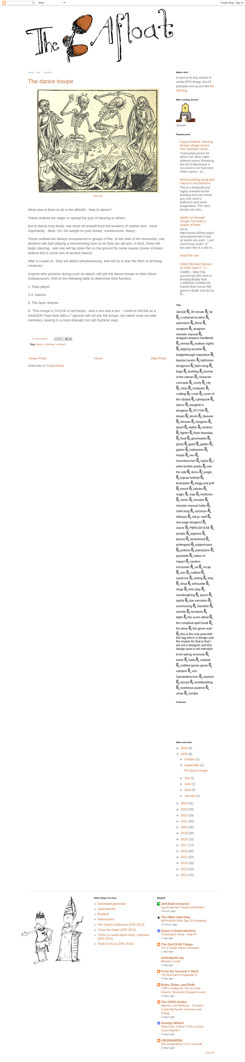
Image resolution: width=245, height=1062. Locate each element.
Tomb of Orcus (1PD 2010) (116, 943)
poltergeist (183, 544)
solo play (194, 589)
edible (193, 427)
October (190, 759)
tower (180, 660)
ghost (180, 444)
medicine (206, 494)
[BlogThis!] (59, 339)
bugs (179, 371)
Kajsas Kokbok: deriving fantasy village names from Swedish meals (196, 145)
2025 (184, 754)
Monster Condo (170, 961)
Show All (209, 1052)
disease (208, 416)
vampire (181, 671)
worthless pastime (192, 687)
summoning (184, 606)
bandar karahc (186, 360)
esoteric (207, 427)
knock (184, 488)
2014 (184, 863)
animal (184, 343)
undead (60, 344)
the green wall (202, 628)
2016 (184, 851)
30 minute (197, 312)
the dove (182, 628)
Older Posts (158, 358)
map (192, 494)
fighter (184, 433)
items (194, 472)
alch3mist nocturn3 (175, 903)
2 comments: (40, 338)
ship (210, 578)
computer (198, 388)
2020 (184, 827)
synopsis (197, 611)
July (187, 778)
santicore (182, 578)
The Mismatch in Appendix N (179, 974)
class (183, 388)
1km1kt (181, 312)
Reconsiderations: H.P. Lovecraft (181, 1044)
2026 (184, 748)
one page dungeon (189, 522)
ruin (182, 572)
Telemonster (106, 919)
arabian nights (204, 343)
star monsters (198, 600)
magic (180, 494)
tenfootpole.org (172, 957)
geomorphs (199, 438)
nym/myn (201, 511)
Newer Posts (37, 358)
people (180, 533)
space (204, 595)
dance (39, 344)
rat (196, 567)
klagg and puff (204, 483)
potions (185, 550)
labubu (198, 488)
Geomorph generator (112, 903)
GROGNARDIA (172, 1040)
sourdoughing (185, 595)
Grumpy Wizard (172, 1023)
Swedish (203, 606)
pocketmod (197, 539)
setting (198, 578)
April (187, 790)
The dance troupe (50, 81)
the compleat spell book (192, 623)
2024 (184, 803)
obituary (181, 516)
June (188, 784)
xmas (179, 693)
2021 (184, 821)
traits (192, 660)
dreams (185, 421)
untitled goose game (194, 665)
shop (183, 583)
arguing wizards (191, 349)
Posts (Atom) (55, 365)
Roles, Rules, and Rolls (178, 984)
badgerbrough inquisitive (193, 354)
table (179, 617)
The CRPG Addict (174, 1002)
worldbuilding (203, 682)
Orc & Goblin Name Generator (180, 947)
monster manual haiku (191, 505)
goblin (204, 444)
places (180, 539)
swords (181, 611)
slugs (179, 589)
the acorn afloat (198, 617)
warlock (208, 676)
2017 (184, 845)
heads (180, 455)
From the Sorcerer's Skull (179, 971)
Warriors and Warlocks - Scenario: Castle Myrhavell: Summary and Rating (182, 1009)
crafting (181, 393)
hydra (204, 460)
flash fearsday (203, 433)
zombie (193, 693)
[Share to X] (63, 339)
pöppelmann (203, 544)
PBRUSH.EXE (199, 527)
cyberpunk (202, 399)
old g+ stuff (199, 516)
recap (207, 567)
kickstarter (183, 483)
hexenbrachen (186, 460)
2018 (184, 839)
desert (180, 416)
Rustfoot (103, 914)
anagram (182, 328)
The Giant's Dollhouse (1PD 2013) (121, 924)
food (183, 438)
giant (192, 444)
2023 (184, 809)
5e (211, 312)
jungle (207, 472)
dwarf (180, 427)
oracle (180, 527)
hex (191, 455)
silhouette (198, 583)
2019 (184, 833)
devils (193, 416)
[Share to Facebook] (67, 339)
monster (50, 344)
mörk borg (183, 511)
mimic (184, 500)
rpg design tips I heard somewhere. (183, 907)
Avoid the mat (189, 255)
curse (194, 393)
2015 (184, 857)
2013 (184, 869)
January (190, 795)
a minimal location (192, 317)
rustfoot (195, 572)
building (193, 371)
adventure (183, 323)
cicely (197, 382)
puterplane (202, 550)
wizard (184, 682)
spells (180, 600)
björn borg (201, 366)
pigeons (195, 533)
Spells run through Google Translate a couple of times (193, 221)
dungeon (201, 421)
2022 (184, 815)
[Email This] (56, 339)
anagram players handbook (194, 338)
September (192, 765)
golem (180, 449)
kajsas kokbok (190, 477)
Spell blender (107, 909)
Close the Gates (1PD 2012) (117, 929)
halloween (196, 449)
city (208, 382)
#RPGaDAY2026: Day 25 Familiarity (184, 920)
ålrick (198, 323)
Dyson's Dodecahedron (178, 930)
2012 (184, 875)
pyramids (182, 555)
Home (98, 358)
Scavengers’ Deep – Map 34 (179, 934)
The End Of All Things (177, 944)
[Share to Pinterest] (70, 339)
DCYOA (198, 410)
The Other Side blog (175, 917)
